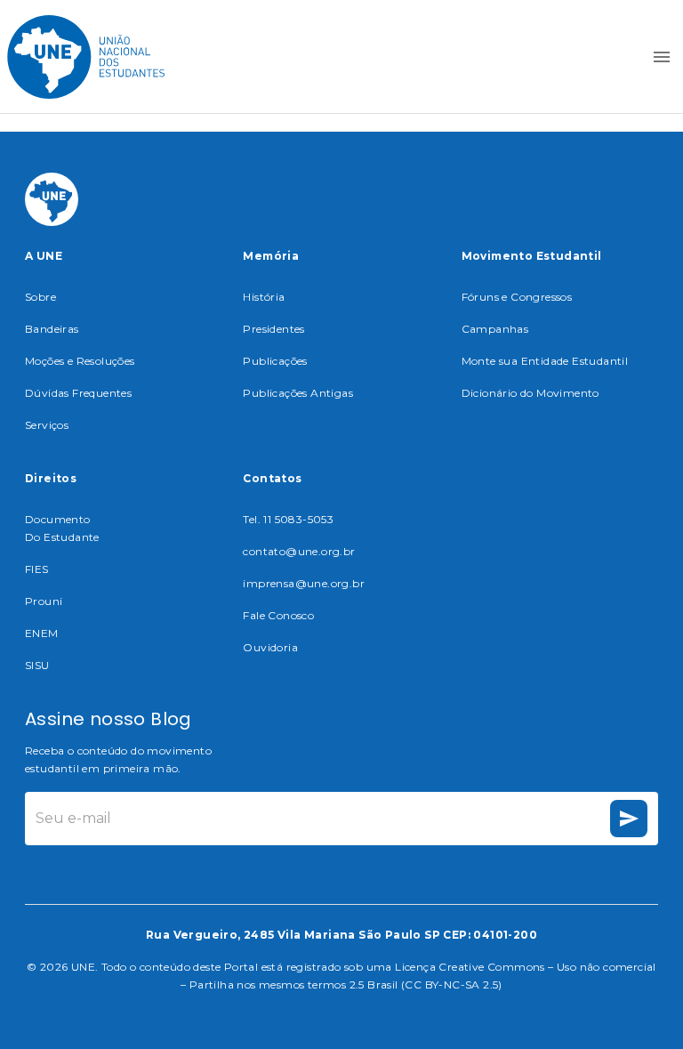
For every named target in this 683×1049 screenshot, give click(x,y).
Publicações (275, 360)
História (264, 296)
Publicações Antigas (298, 392)
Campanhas (495, 328)
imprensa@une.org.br (304, 583)
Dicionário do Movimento (530, 392)
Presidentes (273, 328)
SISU (37, 665)
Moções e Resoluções (80, 360)
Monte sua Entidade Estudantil (545, 360)
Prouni (43, 601)
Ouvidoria (270, 647)
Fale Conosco (278, 615)
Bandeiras (52, 328)
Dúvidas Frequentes (78, 392)
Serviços (46, 425)
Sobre (40, 296)
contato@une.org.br (299, 551)
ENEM (42, 633)
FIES (37, 569)
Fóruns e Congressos (517, 296)
